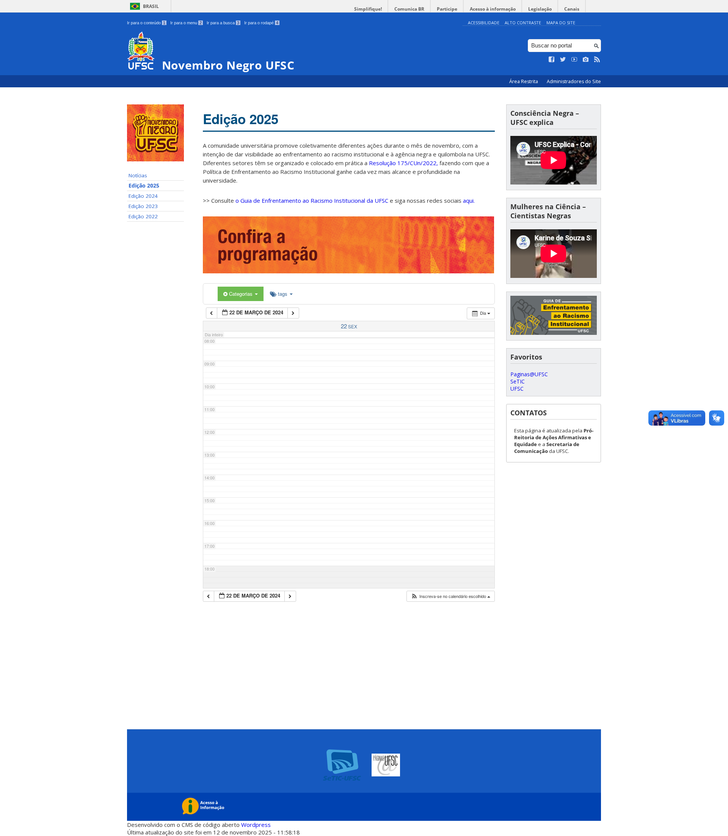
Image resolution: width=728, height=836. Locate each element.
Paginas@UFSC (529, 374)
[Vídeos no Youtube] (574, 60)
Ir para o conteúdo (146, 23)
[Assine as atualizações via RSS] (597, 60)
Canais (571, 9)
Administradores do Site (574, 81)
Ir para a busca (223, 23)
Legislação (540, 9)
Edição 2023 (143, 206)
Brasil (151, 6)
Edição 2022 (143, 216)
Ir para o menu (186, 23)
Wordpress (256, 824)
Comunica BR (409, 9)
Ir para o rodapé (261, 23)
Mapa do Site (560, 22)
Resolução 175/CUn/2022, (402, 163)
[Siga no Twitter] (563, 60)
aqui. (469, 200)
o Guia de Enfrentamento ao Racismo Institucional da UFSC (311, 200)
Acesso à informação (493, 9)
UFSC (517, 388)
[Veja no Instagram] (586, 60)
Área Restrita (524, 81)
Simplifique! (368, 9)
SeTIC (517, 381)
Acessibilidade (483, 22)
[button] (450, 596)
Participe (447, 9)
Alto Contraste (523, 22)
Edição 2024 (143, 195)
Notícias (138, 175)
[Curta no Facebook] (552, 60)
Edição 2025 (144, 185)
